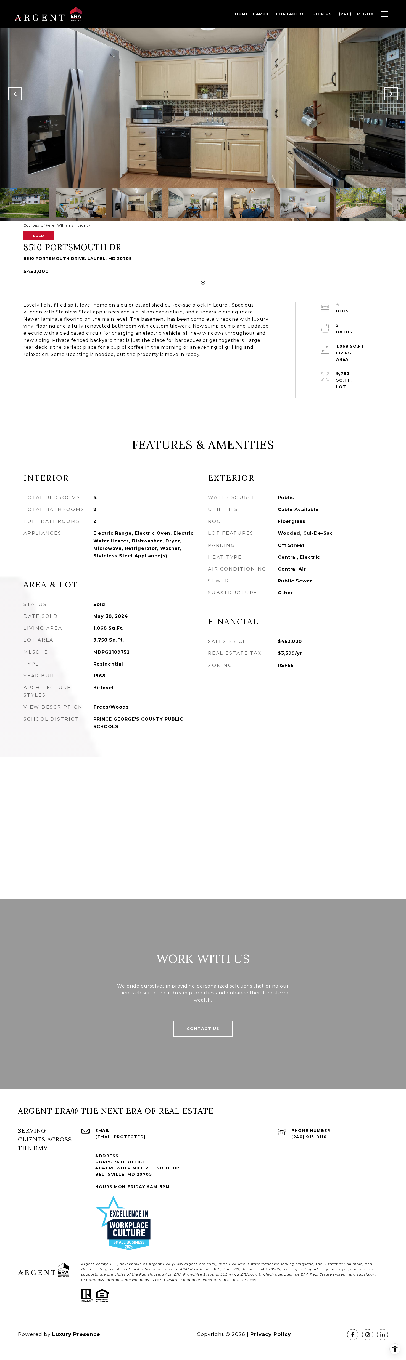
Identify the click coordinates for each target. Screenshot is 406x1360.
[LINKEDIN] (382, 1334)
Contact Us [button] (203, 1028)
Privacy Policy (270, 1334)
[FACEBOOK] (352, 1334)
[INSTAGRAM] (367, 1334)
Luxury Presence (76, 1334)
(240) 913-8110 (309, 1136)
